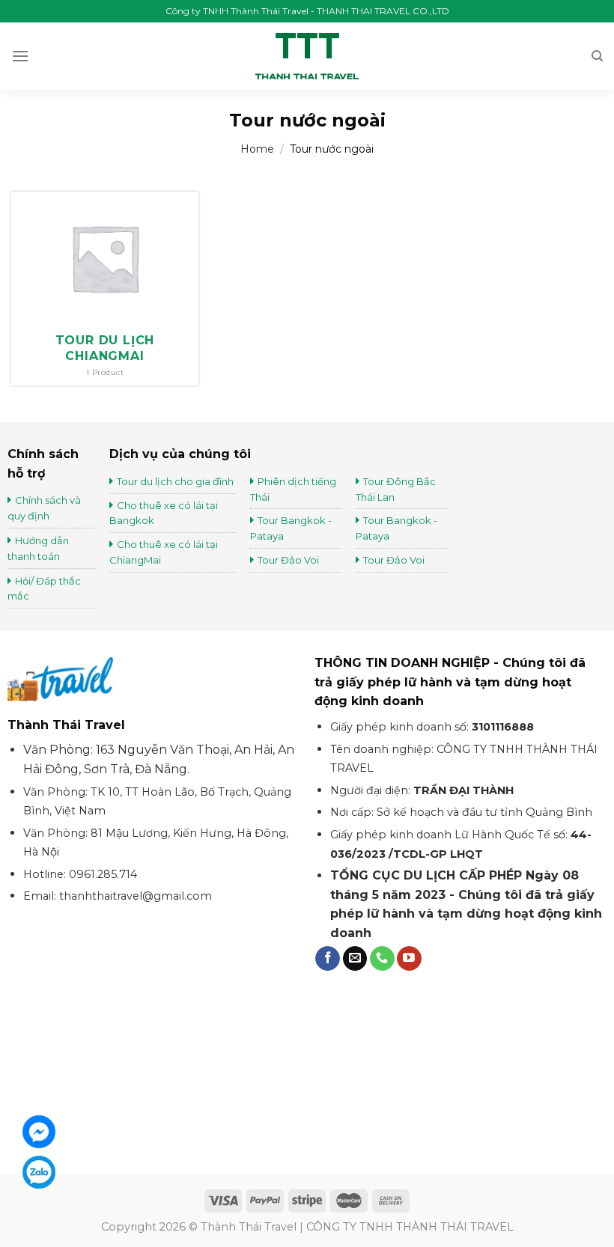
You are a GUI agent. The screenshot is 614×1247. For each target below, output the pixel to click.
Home (257, 149)
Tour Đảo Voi (288, 560)
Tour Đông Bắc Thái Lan (396, 489)
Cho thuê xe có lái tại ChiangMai (163, 552)
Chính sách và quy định (44, 508)
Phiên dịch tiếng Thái (293, 489)
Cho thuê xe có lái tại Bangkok (163, 513)
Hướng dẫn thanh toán (38, 548)
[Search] (597, 56)
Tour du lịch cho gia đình (175, 481)
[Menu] (20, 55)
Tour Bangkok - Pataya (291, 528)
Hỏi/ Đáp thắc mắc (44, 589)
